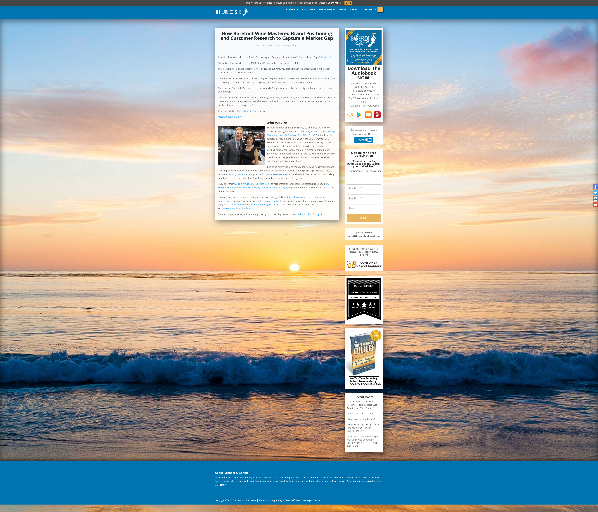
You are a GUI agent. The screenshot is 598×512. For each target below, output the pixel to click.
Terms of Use (292, 497)
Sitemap (306, 497)
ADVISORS (308, 9)
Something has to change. (361, 411)
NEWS (342, 9)
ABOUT (369, 9)
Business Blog (289, 45)
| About (261, 497)
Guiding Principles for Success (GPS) (252, 183)
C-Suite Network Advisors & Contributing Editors (252, 204)
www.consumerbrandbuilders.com (238, 208)
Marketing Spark (251, 110)
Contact (316, 497)
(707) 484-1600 (364, 229)
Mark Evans (329, 57)
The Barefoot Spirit (270, 45)
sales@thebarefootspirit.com (312, 214)
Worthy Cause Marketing (241, 174)
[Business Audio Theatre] (364, 130)
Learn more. (334, 2)
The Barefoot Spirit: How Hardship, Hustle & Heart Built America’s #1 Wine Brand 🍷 (362, 402)
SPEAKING (325, 9)
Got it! (348, 2)
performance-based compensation (276, 174)
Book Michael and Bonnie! (361, 416)
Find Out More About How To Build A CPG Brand (364, 249)
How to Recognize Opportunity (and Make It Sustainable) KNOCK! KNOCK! (363, 425)
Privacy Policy (275, 497)
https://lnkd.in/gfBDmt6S (230, 116)
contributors (273, 200)
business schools (302, 197)
